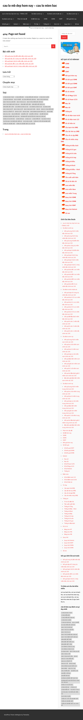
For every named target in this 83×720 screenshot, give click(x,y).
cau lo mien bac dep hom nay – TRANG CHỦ (14, 14)
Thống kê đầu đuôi (71, 145)
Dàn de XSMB (26, 111)
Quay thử (67, 24)
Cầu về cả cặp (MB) (71, 135)
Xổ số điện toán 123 (72, 119)
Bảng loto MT (68, 529)
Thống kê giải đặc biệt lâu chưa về (25, 123)
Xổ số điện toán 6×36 (70, 479)
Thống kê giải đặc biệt (9, 123)
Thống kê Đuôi (70, 165)
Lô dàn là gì (28, 118)
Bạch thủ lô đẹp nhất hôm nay (11, 104)
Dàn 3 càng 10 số (18, 109)
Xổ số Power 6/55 (71, 99)
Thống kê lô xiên (71, 153)
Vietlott (16, 24)
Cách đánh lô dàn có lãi (35, 106)
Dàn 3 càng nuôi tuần (29, 109)
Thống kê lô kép (70, 157)
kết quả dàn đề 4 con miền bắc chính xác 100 (19, 64)
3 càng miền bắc (19, 97)
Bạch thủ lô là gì (21, 102)
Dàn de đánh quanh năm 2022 (38, 111)
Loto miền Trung (71, 193)
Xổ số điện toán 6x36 (72, 115)
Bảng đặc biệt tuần (8, 106)
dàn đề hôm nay (44, 114)
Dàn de (38, 109)
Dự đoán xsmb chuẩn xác (54, 14)
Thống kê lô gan (70, 149)
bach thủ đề (17, 99)
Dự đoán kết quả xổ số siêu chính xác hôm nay (33, 116)
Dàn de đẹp (50, 111)
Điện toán (26, 24)
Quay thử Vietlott (71, 209)
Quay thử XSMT (70, 205)
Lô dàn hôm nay (20, 118)
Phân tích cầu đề (22, 19)
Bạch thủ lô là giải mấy (9, 102)
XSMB (45, 19)
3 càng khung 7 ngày (8, 97)
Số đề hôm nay (35, 19)
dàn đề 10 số (24, 114)
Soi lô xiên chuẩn (27, 121)
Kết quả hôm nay (71, 19)
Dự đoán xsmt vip (7, 19)
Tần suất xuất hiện (71, 177)
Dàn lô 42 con (6, 114)
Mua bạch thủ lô (46, 118)
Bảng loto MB (68, 534)
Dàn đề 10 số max (33, 114)
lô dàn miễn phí (36, 118)
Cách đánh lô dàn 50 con (21, 106)
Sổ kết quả (5, 24)
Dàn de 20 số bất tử (8, 111)
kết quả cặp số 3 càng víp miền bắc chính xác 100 (20, 58)
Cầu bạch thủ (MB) (71, 127)
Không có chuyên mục (9, 118)
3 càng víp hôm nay (8, 99)
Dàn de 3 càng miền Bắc (47, 109)
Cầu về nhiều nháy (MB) (71, 495)
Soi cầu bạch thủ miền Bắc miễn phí (12, 121)
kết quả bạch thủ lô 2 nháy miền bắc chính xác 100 (21, 66)
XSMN (53, 19)
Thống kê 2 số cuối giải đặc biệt (41, 121)
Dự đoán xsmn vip (72, 14)
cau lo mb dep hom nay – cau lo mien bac (30, 6)
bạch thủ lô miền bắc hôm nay (35, 102)
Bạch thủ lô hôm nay (42, 99)
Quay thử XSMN (70, 201)
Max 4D (67, 107)
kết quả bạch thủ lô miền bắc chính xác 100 (18, 61)
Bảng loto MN (68, 532)
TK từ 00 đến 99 (71, 181)
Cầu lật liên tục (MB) (72, 131)
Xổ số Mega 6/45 (71, 95)
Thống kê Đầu (70, 161)
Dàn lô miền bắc (16, 114)
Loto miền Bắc (70, 185)
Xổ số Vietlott (68, 468)
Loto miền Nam (70, 189)
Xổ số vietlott (69, 92)
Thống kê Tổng (70, 173)
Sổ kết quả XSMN (71, 84)
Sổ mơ (77, 24)
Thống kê (46, 24)
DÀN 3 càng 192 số (8, 109)
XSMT (60, 19)
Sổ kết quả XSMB (71, 79)
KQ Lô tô (56, 24)
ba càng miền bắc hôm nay (29, 99)
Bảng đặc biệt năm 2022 (38, 104)
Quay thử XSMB (70, 197)
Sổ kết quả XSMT (71, 87)
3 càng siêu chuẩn (44, 97)
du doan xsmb (46, 106)
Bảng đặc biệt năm (26, 104)
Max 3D (67, 103)
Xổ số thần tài (70, 123)
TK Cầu (36, 24)
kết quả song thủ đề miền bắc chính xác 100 (19, 56)
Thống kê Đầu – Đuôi (72, 169)
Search (64, 37)
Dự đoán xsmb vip (37, 14)
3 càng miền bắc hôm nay (31, 97)
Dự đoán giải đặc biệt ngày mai (11, 116)
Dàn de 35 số (18, 111)
